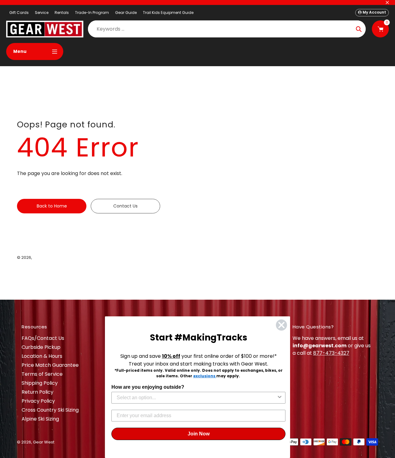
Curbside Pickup (41, 347)
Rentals (62, 12)
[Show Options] (279, 397)
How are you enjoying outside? (147, 387)
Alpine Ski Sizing (40, 418)
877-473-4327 (331, 353)
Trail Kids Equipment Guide (168, 12)
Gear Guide (126, 12)
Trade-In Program (92, 12)
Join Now (199, 433)
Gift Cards (19, 12)
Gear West (43, 257)
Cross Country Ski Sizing (50, 409)
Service (41, 12)
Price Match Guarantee (50, 365)
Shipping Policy (40, 383)
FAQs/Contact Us (43, 338)
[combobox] (196, 397)
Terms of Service (42, 374)
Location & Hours (42, 356)
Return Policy (37, 392)
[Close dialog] (281, 325)
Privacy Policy (38, 400)
